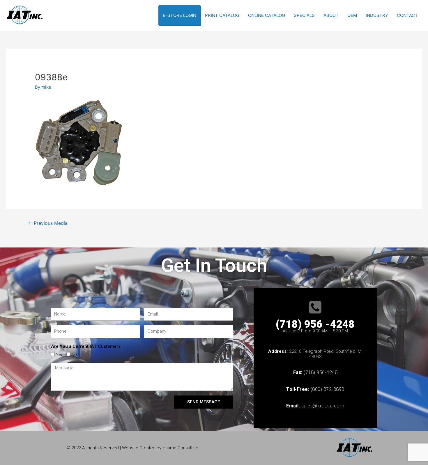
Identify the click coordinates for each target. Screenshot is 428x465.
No (74, 354)
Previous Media (48, 223)
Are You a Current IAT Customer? (86, 346)
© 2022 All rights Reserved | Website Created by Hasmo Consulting (132, 447)
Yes (59, 354)
